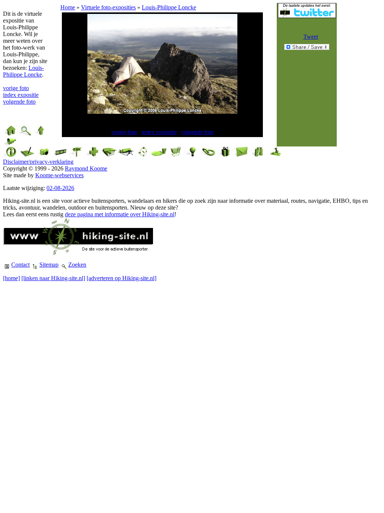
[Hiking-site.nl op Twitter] (307, 16)
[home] (11, 278)
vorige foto (16, 88)
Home (67, 7)
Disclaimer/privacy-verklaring (38, 161)
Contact (20, 264)
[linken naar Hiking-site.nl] (53, 278)
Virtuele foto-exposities (108, 7)
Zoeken (77, 264)
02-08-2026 (60, 188)
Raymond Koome (86, 168)
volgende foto (19, 101)
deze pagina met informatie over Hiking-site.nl (119, 214)
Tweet (310, 36)
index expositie (21, 95)
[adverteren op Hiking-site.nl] (121, 278)
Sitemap (48, 264)
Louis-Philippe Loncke (23, 71)
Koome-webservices (59, 175)
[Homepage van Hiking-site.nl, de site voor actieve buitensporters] (78, 253)
